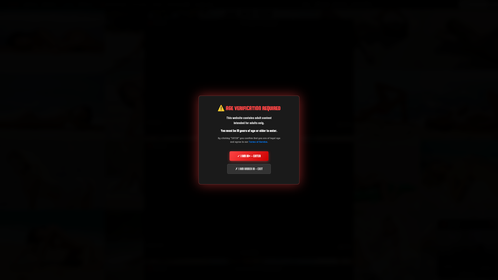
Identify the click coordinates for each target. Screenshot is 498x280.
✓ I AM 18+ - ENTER (249, 156)
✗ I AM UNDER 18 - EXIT (249, 169)
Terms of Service (258, 141)
